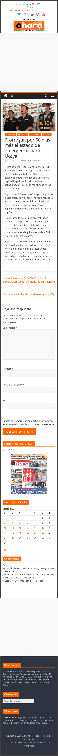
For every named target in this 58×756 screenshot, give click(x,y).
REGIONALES (35, 135)
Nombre (8, 368)
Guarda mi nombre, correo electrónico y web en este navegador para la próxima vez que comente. (29, 422)
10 (5, 528)
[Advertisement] (29, 62)
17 (5, 532)
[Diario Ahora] (6, 96)
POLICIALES (10, 135)
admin (23, 160)
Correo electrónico (13, 384)
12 (20, 528)
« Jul (4, 550)
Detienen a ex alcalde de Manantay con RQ (28, 296)
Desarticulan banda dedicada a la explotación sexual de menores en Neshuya (29, 279)
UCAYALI (46, 135)
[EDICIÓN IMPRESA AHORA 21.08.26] (29, 493)
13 (28, 528)
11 (13, 528)
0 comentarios (36, 160)
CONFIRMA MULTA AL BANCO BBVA (20, 10)
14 (35, 528)
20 (28, 532)
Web (5, 401)
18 (13, 532)
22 (43, 532)
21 (35, 532)
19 (20, 532)
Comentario (10, 327)
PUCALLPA (22, 135)
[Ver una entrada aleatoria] (52, 96)
